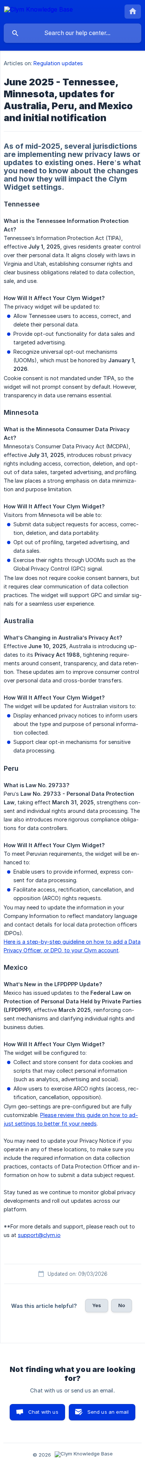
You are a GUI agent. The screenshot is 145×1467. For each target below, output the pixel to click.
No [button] (121, 1305)
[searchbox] (72, 33)
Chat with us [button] (43, 1412)
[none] (38, 10)
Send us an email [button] (108, 1412)
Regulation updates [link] (58, 63)
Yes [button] (96, 1305)
